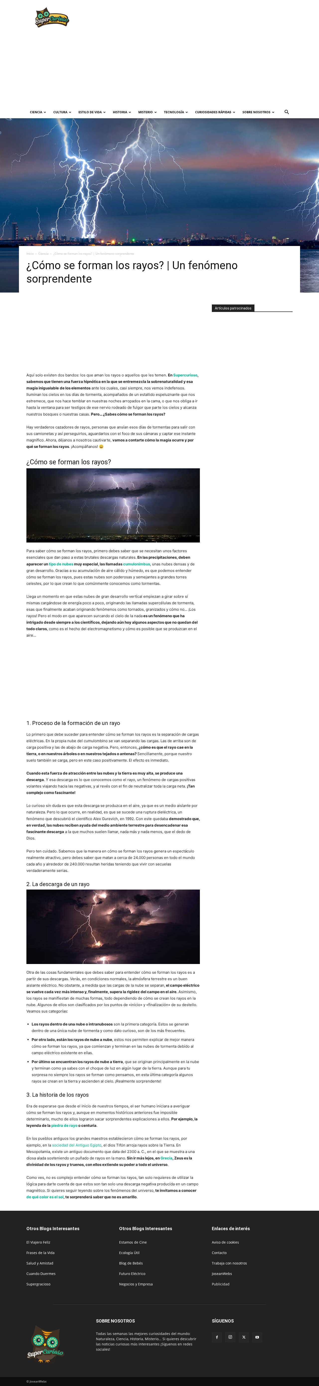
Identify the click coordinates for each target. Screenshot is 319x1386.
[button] (287, 112)
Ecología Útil (129, 1252)
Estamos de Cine (133, 1242)
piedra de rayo (64, 1125)
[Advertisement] (202, 18)
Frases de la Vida (40, 1252)
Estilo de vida (90, 112)
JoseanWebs (222, 1273)
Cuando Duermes (41, 1273)
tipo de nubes (61, 564)
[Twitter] (244, 1337)
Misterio (145, 112)
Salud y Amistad (39, 1263)
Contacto (219, 1252)
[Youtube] (257, 1337)
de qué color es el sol (45, 1197)
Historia (120, 112)
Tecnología (174, 112)
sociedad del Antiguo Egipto (76, 1145)
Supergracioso (38, 1284)
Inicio (30, 253)
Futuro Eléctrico (132, 1273)
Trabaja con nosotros (229, 1263)
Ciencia (36, 112)
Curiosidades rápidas (213, 112)
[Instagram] (230, 1337)
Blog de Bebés (131, 1263)
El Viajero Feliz (38, 1242)
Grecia (166, 1158)
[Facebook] (217, 1337)
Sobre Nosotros (256, 112)
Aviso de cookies (225, 1242)
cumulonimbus (136, 564)
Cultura (60, 112)
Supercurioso (185, 375)
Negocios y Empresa (136, 1284)
